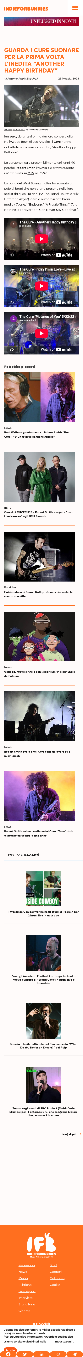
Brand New (27, 1304)
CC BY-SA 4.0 (19, 130)
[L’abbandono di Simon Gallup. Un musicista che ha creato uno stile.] (39, 557)
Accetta (10, 1350)
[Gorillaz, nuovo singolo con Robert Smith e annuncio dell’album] (39, 636)
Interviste (26, 1298)
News (23, 1272)
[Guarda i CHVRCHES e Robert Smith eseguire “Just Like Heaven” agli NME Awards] (39, 477)
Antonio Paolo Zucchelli (22, 78)
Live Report (27, 1291)
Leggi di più (69, 1134)
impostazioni (63, 1341)
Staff (53, 1265)
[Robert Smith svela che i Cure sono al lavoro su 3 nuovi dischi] (39, 716)
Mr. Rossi (8, 130)
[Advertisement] (41, 1180)
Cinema (24, 1311)
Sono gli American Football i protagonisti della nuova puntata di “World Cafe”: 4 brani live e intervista (44, 980)
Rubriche (25, 1285)
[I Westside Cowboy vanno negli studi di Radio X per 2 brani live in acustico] (43, 888)
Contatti (56, 1272)
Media (23, 1278)
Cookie (55, 1285)
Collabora (57, 1278)
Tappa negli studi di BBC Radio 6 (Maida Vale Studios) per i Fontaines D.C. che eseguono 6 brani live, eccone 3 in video (43, 1112)
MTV (31, 173)
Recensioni (27, 1265)
